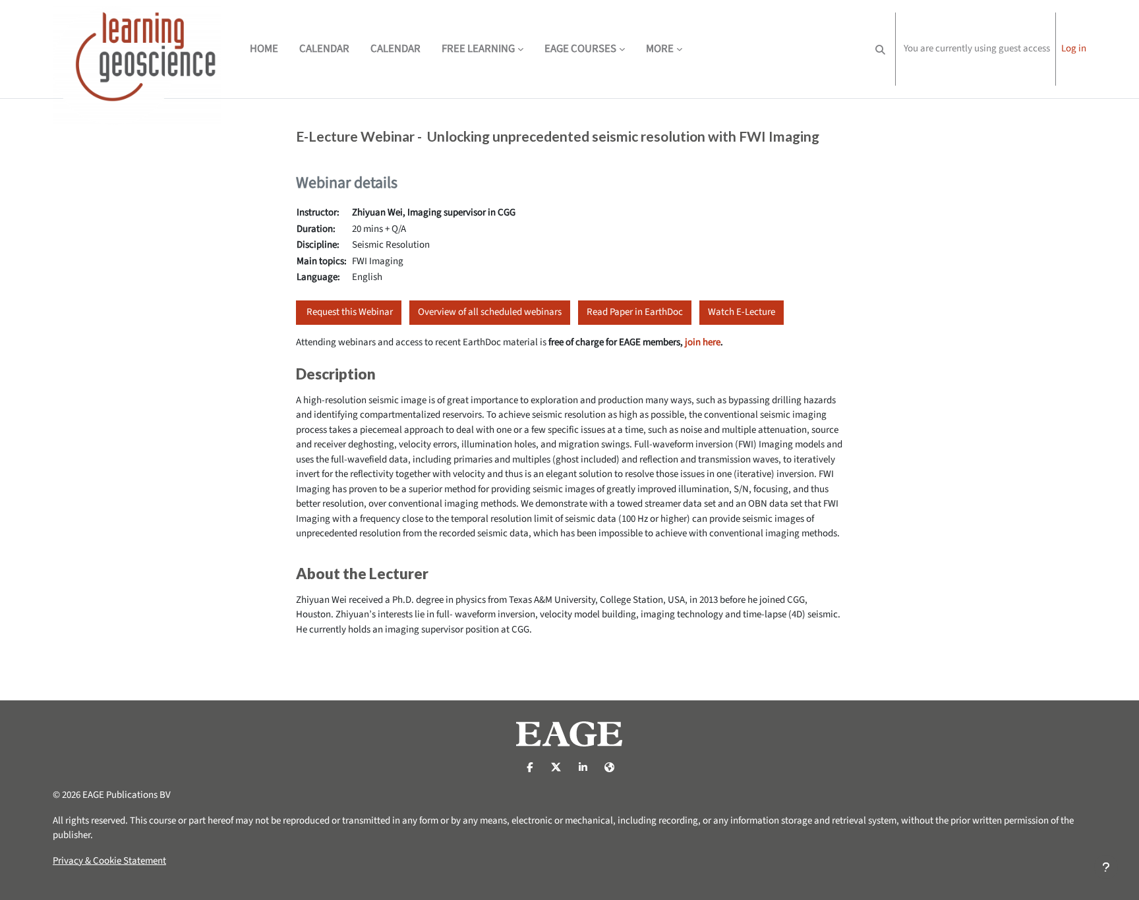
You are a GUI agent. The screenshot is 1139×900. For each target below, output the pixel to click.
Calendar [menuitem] (324, 49)
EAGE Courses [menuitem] (580, 49)
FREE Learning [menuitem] (478, 49)
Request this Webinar (349, 312)
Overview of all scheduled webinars (490, 312)
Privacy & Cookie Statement (109, 861)
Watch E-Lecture (741, 312)
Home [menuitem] (264, 49)
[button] (880, 49)
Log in (1073, 48)
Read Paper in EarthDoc (635, 312)
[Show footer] (1106, 867)
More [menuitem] (660, 49)
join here (702, 342)
